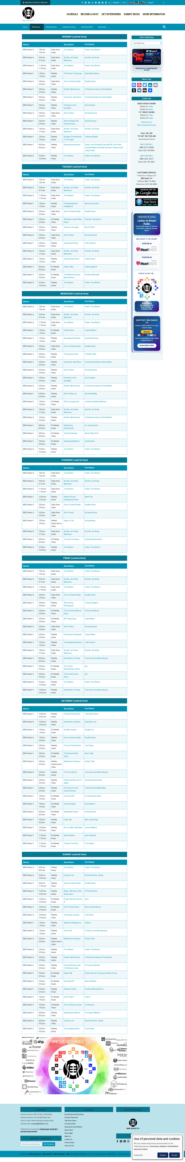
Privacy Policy (69, 1142)
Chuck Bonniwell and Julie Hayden (98, 97)
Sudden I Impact (70, 730)
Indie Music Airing (68, 27)
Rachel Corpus (90, 121)
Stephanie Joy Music (72, 722)
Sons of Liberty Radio (72, 81)
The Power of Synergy (73, 73)
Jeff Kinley (89, 915)
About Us (68, 1136)
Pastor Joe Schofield (93, 145)
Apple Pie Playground (72, 923)
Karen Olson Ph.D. (92, 433)
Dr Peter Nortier (91, 891)
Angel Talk (68, 973)
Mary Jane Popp (91, 820)
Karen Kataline (90, 981)
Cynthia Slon (90, 441)
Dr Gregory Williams (92, 1013)
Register (116, 3)
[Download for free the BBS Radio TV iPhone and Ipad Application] (146, 202)
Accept (174, 1155)
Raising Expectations (72, 145)
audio (151, 106)
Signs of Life (69, 521)
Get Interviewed (111, 14)
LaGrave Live (69, 875)
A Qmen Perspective (72, 714)
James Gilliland (91, 827)
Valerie (87, 923)
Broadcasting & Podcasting (74, 1114)
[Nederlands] (132, 3)
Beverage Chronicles (72, 338)
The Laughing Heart (72, 1029)
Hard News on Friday (72, 658)
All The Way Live (70, 394)
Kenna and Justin (92, 203)
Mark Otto (89, 497)
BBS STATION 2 (146, 156)
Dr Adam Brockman (93, 89)
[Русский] (143, 3)
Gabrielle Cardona (92, 73)
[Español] (145, 3)
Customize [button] (138, 1155)
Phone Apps (69, 1133)
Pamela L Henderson (93, 219)
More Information (154, 14)
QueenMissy (90, 619)
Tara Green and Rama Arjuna (96, 658)
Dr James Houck (91, 425)
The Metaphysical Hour (73, 642)
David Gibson (90, 804)
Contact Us (68, 1139)
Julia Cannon (90, 642)
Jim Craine (89, 745)
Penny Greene (90, 812)
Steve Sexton (90, 243)
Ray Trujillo (89, 753)
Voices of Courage (71, 227)
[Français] (134, 3)
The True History (70, 772)
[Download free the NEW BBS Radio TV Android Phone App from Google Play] (146, 192)
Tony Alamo (68, 50)
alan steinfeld (90, 835)
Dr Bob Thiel (90, 761)
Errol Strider (89, 1029)
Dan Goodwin (90, 105)
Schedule (72, 14)
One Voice (68, 931)
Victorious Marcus (92, 611)
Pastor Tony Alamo (92, 50)
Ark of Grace (69, 113)
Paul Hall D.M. (107, 145)
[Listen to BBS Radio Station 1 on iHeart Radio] (147, 249)
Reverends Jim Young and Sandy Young (101, 973)
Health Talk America (72, 89)
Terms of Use (69, 1146)
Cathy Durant (90, 259)
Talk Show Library (70, 1121)
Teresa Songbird (91, 603)
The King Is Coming (71, 915)
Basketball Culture (71, 812)
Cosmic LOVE (69, 796)
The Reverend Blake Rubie (95, 788)
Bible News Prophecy (72, 761)
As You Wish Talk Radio (73, 827)
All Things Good (70, 619)
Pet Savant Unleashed (73, 634)
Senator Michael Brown (94, 989)
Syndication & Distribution (73, 1127)
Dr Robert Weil (90, 354)
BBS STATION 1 (146, 144)
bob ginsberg (90, 521)
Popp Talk (68, 820)
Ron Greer (117, 145)
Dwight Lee (89, 730)
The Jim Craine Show (72, 745)
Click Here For (146, 122)
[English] (129, 3)
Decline (163, 1155)
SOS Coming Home (71, 402)
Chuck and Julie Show (72, 97)
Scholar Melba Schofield (94, 148)
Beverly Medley (91, 394)
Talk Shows (36, 27)
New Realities (69, 835)
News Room (69, 1130)
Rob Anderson (95, 907)
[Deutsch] (136, 3)
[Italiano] (138, 3)
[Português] (141, 3)
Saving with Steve (71, 243)
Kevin (96, 714)
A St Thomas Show (71, 907)
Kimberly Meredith (92, 275)
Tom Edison (89, 843)
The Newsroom (51, 27)
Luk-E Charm (69, 997)
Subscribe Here (146, 345)
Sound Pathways (70, 433)
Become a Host (90, 14)
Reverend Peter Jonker (94, 875)
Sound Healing (69, 804)
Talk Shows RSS (87, 27)
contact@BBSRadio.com (39, 1124)
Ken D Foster (90, 227)
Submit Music (132, 14)
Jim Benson (89, 1005)
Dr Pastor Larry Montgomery (96, 931)
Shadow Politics (70, 989)
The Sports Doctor (71, 354)
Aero (87, 899)
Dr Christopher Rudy (93, 796)
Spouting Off (69, 981)
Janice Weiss (90, 634)
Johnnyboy (89, 714)
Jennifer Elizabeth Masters (95, 402)
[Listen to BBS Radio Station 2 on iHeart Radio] (147, 262)
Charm (87, 997)
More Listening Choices (146, 125)
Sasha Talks (68, 267)
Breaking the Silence (72, 1013)
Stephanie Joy (90, 722)
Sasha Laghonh (91, 267)
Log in (124, 2)
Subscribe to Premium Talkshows (36, 2)
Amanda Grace (91, 113)
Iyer (86, 666)
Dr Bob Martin (106, 89)
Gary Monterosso (92, 338)
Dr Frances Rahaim (92, 965)
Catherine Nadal (91, 137)
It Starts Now (69, 330)
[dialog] (157, 1147)
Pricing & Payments (71, 1117)
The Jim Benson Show (73, 1005)
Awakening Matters (72, 441)
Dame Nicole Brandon (93, 539)
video (151, 115)
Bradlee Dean (90, 81)
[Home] (28, 14)
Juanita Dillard (90, 330)
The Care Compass (71, 539)
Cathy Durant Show (71, 259)
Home (25, 27)
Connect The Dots (71, 843)
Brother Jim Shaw (92, 58)
